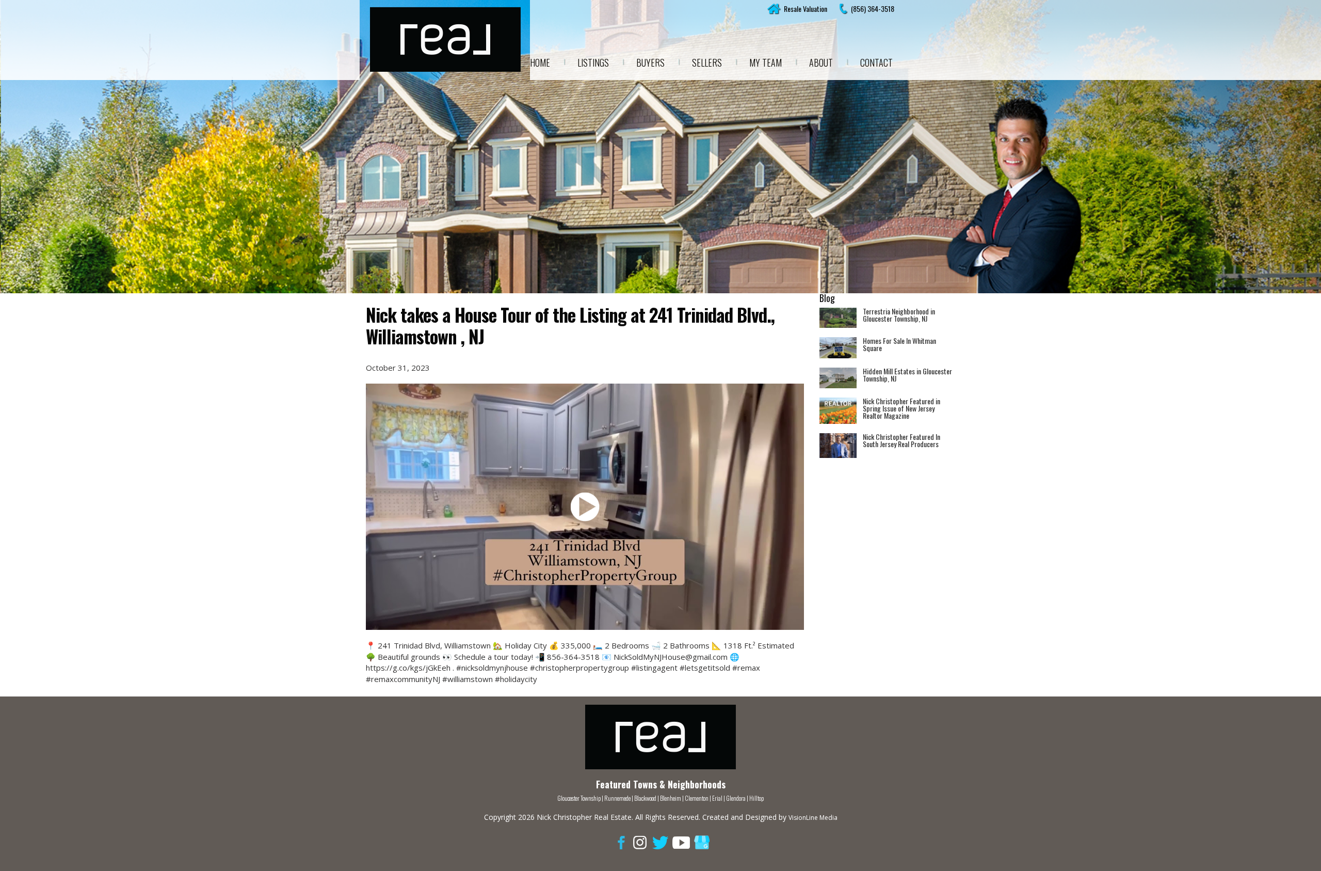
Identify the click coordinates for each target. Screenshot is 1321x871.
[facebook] (619, 841)
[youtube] (681, 841)
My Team (765, 62)
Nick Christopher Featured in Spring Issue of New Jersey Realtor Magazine (901, 408)
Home (540, 62)
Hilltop (756, 798)
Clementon (696, 798)
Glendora (736, 798)
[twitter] (660, 841)
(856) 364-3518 (872, 8)
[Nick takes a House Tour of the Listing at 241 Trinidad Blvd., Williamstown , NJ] (585, 507)
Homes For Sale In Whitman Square (899, 344)
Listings (593, 62)
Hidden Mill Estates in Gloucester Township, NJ (907, 375)
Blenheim (670, 798)
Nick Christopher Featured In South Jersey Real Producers (901, 440)
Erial (717, 798)
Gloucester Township (579, 798)
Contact (876, 62)
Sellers (707, 62)
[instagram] (640, 841)
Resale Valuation (805, 8)
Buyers (650, 62)
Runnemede (618, 798)
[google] (702, 841)
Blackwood (645, 798)
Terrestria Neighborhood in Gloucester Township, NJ (899, 315)
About (821, 62)
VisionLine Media (812, 817)
